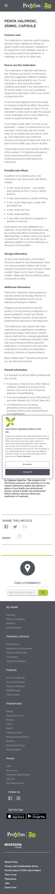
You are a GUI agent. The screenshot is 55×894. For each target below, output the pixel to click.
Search (9, 711)
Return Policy (11, 862)
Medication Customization (19, 648)
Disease (10, 719)
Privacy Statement (24, 456)
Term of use (10, 874)
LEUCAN (10, 779)
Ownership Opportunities (18, 774)
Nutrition (10, 741)
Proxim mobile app (15, 677)
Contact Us (11, 770)
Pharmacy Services (17, 636)
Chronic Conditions (15, 619)
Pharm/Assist (14, 703)
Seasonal (10, 615)
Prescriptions (12, 644)
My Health (12, 607)
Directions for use (15, 715)
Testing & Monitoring (16, 652)
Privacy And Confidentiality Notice (21, 866)
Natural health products (17, 737)
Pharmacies (10, 879)
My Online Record (14, 783)
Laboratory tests (14, 732)
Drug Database (13, 749)
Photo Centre (12, 694)
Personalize (27, 464)
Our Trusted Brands (15, 682)
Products (11, 670)
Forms (9, 724)
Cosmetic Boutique (15, 686)
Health (9, 728)
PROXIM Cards (13, 690)
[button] (6, 527)
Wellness (10, 623)
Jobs (8, 766)
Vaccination (12, 657)
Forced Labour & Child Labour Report (23, 870)
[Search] (43, 592)
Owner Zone (10, 887)
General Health (13, 627)
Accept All (27, 472)
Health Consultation (16, 661)
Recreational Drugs (15, 745)
